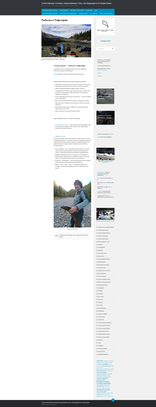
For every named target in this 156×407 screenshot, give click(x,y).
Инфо (96, 10)
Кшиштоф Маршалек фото (104, 259)
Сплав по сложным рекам (103, 337)
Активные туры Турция (103, 230)
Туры (98, 178)
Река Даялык (101, 287)
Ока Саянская (93, 13)
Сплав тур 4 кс (99, 388)
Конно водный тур (107, 366)
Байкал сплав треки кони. (106, 13)
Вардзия (98, 362)
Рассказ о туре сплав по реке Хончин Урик (105, 221)
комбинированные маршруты (105, 394)
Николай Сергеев (102, 267)
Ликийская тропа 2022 (99, 367)
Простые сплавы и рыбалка (104, 282)
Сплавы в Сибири (83, 13)
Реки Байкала (101, 311)
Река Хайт (100, 305)
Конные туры (101, 256)
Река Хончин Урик (102, 308)
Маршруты (107, 195)
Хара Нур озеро (101, 351)
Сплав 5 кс (109, 375)
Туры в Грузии (99, 391)
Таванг (99, 342)
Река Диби (100, 290)
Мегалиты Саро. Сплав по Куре (102, 369)
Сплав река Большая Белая (102, 385)
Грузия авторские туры (103, 238)
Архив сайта (89, 10)
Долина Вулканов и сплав (103, 241)
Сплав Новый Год (107, 376)
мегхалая (104, 396)
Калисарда (110, 364)
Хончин (111, 392)
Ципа (98, 137)
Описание (56, 74)
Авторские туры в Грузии (77, 10)
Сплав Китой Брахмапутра (104, 334)
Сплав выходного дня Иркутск (104, 322)
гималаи (98, 394)
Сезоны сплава (101, 316)
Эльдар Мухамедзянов (103, 354)
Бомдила (106, 360)
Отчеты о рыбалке (102, 276)
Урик (105, 391)
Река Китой (100, 293)
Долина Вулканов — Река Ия (61, 124)
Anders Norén (53, 404)
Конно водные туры (102, 253)
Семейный (99, 191)
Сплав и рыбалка (103, 383)
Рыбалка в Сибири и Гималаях (50, 13)
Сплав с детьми (107, 386)
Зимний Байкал (101, 247)
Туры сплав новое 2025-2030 (50, 10)
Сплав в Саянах (102, 381)
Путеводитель (100, 172)
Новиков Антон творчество (104, 270)
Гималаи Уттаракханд (103, 235)
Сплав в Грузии (100, 380)
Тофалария (100, 345)
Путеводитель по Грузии (101, 373)
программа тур (105, 162)
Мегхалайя (112, 369)
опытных (110, 186)
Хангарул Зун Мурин (102, 348)
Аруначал (99, 360)
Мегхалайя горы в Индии (103, 264)
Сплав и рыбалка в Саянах (104, 325)
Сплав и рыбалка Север (103, 331)
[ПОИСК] (113, 49)
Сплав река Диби (100, 386)
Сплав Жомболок (99, 376)
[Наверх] (113, 400)
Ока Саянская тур (102, 273)
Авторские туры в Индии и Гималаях (106, 227)
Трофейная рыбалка (103, 389)
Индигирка (111, 134)
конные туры (99, 396)
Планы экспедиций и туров (104, 279)
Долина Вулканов (109, 362)
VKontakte (99, 75)
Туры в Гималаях (64, 10)
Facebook (99, 73)
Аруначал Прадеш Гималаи (104, 233)
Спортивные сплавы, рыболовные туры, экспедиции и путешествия (76, 3)
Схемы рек (100, 339)
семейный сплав (110, 396)
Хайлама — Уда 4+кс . (60, 136)
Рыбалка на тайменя (102, 313)
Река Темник (101, 296)
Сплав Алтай (101, 319)
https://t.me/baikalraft (102, 70)
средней (105, 182)
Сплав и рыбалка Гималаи (104, 328)
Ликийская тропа (101, 261)
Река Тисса (100, 299)
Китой (101, 365)
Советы (99, 120)
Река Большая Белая (102, 285)
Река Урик (100, 302)
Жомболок (100, 244)
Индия (105, 364)
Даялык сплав (102, 362)
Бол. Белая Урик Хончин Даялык (68, 13)
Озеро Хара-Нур (109, 370)
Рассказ (100, 94)
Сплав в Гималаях (102, 378)
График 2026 (105, 41)
